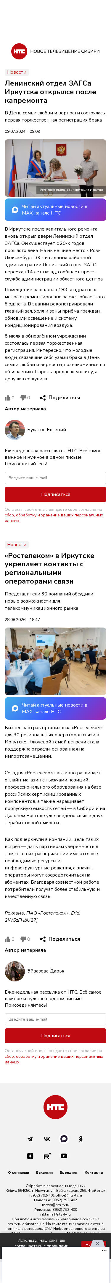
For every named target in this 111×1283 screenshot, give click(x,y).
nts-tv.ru (14, 1223)
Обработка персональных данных (55, 1186)
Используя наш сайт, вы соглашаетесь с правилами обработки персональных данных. (41, 1246)
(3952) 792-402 (64, 1200)
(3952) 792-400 (64, 1209)
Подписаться (55, 494)
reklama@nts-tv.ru (55, 1214)
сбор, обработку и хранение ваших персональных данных (54, 518)
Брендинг (69, 1172)
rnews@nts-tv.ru (55, 1204)
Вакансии (44, 1172)
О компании (18, 1172)
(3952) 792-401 (42, 1195)
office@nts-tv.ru (69, 1195)
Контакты (94, 1172)
